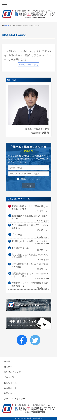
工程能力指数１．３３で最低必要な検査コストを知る (30, 207)
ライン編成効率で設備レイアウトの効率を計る (30, 226)
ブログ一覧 (17, 234)
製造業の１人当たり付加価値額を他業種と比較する (30, 284)
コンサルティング (12, 371)
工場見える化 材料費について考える (30, 241)
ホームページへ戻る (29, 64)
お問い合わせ (10, 393)
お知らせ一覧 (10, 382)
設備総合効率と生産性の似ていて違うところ (30, 217)
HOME (7, 361)
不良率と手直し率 (20, 247)
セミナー (8, 366)
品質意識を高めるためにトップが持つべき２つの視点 (30, 275)
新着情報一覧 (10, 387)
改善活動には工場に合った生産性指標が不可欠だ (30, 265)
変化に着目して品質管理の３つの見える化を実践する (30, 256)
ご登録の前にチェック (29, 179)
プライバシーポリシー (14, 398)
